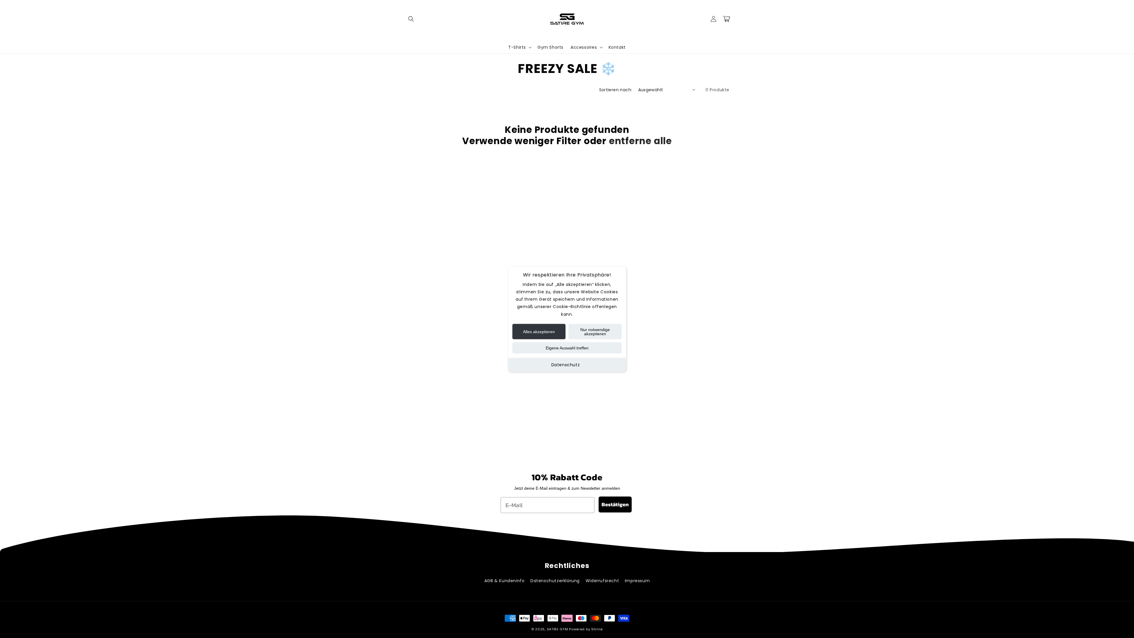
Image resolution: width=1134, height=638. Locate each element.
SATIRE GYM (557, 629)
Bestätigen (615, 504)
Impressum (637, 581)
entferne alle (640, 141)
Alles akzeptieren (539, 331)
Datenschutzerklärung (555, 581)
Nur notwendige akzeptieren (595, 331)
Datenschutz (565, 364)
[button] (411, 18)
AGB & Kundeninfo (504, 581)
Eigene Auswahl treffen (567, 347)
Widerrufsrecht (602, 581)
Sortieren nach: (615, 90)
